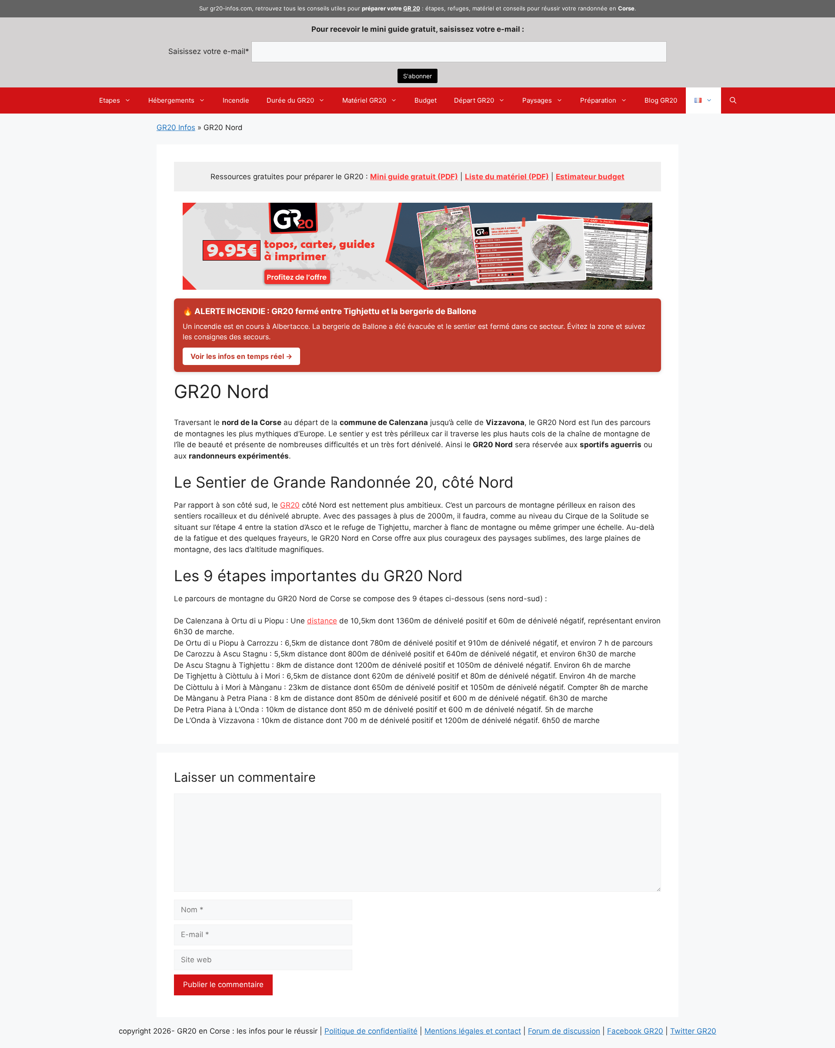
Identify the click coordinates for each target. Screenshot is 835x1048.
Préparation (598, 100)
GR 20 (411, 8)
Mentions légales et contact (472, 1031)
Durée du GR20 (290, 100)
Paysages (537, 100)
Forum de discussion (564, 1031)
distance (322, 620)
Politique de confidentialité (371, 1031)
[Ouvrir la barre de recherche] (733, 100)
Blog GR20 (661, 100)
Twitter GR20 (693, 1031)
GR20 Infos (176, 127)
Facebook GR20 (635, 1031)
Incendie (236, 100)
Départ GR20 (474, 100)
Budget (425, 100)
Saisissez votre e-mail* (208, 51)
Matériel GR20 (364, 100)
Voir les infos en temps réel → (241, 356)
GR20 (290, 505)
